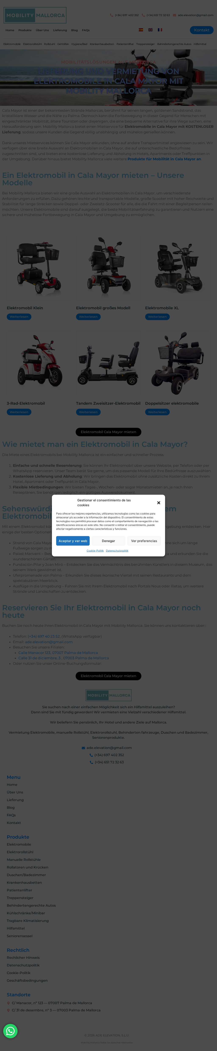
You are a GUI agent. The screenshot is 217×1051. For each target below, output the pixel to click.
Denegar (108, 541)
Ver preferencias (144, 541)
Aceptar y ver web (73, 541)
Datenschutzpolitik (117, 550)
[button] (159, 502)
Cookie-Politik (95, 550)
